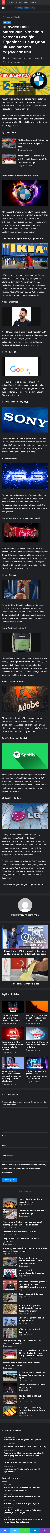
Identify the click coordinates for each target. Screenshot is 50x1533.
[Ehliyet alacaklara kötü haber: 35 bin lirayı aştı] (10, 1214)
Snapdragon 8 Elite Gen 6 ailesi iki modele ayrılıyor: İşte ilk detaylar (12, 1046)
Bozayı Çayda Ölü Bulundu (31, 1294)
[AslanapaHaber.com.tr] (25, 7)
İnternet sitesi (7, 1155)
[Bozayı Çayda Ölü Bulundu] (10, 1297)
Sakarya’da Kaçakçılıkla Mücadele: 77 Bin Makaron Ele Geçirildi (22, 1342)
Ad (4, 1136)
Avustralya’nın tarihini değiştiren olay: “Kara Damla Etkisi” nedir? (36, 1018)
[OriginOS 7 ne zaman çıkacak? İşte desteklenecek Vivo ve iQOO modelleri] (37, 1063)
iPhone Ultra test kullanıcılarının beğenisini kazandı (11, 1018)
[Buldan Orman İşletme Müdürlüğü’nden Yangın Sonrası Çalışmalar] (10, 1309)
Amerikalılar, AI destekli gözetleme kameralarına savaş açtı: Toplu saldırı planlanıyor (11, 1076)
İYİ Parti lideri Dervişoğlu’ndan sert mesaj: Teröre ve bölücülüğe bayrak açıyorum (33, 1284)
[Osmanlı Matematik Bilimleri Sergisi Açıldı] (10, 1388)
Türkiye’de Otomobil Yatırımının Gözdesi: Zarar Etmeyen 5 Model (33, 143)
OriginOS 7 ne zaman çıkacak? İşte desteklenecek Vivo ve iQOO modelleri (36, 1075)
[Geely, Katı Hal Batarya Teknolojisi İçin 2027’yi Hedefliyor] (37, 1033)
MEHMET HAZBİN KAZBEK (15, 58)
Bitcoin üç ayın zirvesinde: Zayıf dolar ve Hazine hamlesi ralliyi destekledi (25, 1249)
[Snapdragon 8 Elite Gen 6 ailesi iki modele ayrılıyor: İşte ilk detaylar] (13, 1033)
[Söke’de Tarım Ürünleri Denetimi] (10, 1333)
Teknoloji (17, 17)
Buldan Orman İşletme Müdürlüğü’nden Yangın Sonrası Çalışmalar (30, 1308)
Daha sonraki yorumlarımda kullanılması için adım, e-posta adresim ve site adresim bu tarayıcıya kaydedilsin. (24, 1168)
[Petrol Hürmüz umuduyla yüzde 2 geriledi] (10, 1203)
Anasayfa (8, 17)
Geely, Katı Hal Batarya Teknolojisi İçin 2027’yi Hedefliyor (37, 1044)
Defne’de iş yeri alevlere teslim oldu (19, 1231)
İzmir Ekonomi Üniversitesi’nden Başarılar (31, 1271)
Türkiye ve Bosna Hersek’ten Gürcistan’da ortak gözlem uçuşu (32, 1375)
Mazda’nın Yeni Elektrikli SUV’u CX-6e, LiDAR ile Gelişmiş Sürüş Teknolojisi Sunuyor (32, 159)
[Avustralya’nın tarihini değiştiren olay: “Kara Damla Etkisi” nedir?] (37, 1007)
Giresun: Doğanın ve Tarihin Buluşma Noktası (31, 1319)
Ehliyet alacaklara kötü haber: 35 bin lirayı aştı (33, 1212)
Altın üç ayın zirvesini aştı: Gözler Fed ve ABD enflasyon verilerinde (32, 1410)
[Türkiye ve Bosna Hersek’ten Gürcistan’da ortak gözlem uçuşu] (10, 1376)
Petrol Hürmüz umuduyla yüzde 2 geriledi (30, 1200)
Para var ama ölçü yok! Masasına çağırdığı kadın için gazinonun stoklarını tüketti (22, 1223)
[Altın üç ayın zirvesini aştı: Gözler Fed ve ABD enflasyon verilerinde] (10, 1411)
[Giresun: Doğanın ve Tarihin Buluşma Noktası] (10, 1321)
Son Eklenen (25, 1191)
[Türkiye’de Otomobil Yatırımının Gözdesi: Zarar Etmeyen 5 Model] (9, 143)
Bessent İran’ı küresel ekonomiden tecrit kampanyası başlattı (22, 1364)
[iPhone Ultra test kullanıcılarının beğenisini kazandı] (13, 1007)
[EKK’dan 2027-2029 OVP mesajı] (10, 1399)
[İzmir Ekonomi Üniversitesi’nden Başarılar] (10, 1274)
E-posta (6, 1145)
